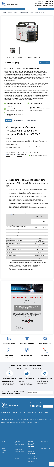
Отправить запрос (44, 62)
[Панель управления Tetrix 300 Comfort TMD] (23, 155)
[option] (27, 32)
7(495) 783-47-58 (48, 1)
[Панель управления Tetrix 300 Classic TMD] (38, 156)
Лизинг (47, 412)
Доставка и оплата (12, 412)
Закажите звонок (48, 406)
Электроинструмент (19, 455)
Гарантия (22, 412)
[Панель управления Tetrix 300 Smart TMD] (11, 155)
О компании (4, 443)
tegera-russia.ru (44, 441)
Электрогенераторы (19, 453)
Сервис (28, 412)
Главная (3, 412)
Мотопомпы (30, 441)
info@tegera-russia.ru (48, 5)
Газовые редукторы (19, 451)
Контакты (41, 412)
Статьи (3, 452)
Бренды (34, 412)
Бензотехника (31, 451)
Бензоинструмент (19, 456)
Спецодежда (31, 449)
